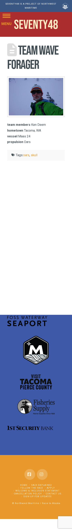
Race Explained (41, 485)
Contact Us (53, 493)
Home (23, 485)
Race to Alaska (51, 503)
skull (34, 155)
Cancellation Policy (28, 493)
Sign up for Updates (37, 496)
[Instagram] (42, 474)
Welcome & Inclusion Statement (37, 490)
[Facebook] (29, 474)
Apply (51, 488)
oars (26, 155)
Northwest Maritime (27, 503)
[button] (6, 15)
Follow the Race (31, 488)
